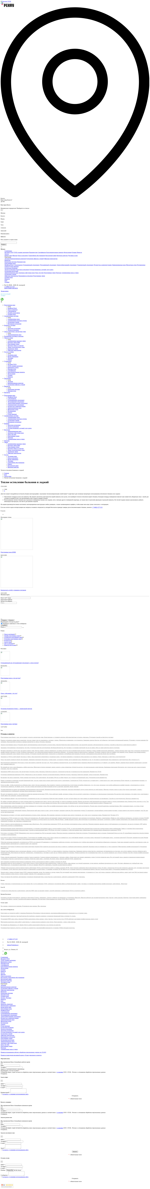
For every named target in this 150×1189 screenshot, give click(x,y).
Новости (79, 252)
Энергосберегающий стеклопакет (67, 265)
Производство (33, 252)
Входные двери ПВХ (14, 342)
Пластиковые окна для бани (9, 724)
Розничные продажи (11, 262)
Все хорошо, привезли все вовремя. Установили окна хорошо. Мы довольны (23, 906)
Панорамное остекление (25, 276)
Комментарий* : (5, 1092)
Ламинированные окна (119, 265)
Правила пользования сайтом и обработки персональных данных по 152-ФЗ (23, 1052)
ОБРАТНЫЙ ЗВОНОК (11, 288)
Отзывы (74, 252)
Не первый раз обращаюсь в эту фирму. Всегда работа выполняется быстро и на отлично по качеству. (31, 925)
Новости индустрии (10, 645)
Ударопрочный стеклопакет (85, 265)
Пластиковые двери (50, 272)
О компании (8, 251)
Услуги (7, 254)
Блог (6, 280)
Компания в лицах (13, 367)
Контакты (7, 392)
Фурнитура (7, 640)
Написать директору (7, 1004)
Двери (6, 442)
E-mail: (3, 1143)
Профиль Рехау (9, 265)
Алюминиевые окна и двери (70, 272)
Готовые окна (9, 277)
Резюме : (3, 1170)
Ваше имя (4, 598)
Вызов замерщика (13, 356)
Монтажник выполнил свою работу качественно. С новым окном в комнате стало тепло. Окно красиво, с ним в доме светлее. (38, 922)
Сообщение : (4, 1175)
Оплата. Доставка (6, 998)
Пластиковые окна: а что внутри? (11, 678)
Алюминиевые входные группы (17, 320)
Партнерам (7, 378)
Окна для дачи (39, 272)
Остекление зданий (10, 274)
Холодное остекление (22, 269)
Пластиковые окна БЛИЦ (8, 552)
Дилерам (7, 258)
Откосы (7, 266)
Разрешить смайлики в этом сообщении (14, 623)
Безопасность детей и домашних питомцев (13, 590)
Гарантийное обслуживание (36, 255)
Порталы (58, 272)
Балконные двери (13, 348)
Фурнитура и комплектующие (103, 265)
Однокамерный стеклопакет (31, 265)
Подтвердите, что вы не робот (10, 622)
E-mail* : (3, 1087)
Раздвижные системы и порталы (13, 336)
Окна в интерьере (9, 634)
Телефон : (3, 1085)
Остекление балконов (11, 268)
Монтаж (14, 255)
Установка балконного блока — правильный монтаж (16, 708)
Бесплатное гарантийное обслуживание (12, 977)
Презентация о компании (8, 1005)
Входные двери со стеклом (16, 345)
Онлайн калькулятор (14, 313)
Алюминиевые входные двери (17, 341)
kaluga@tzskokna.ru (12, 945)
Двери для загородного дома (16, 347)
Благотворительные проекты (54, 252)
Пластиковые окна (10, 263)
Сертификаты (42, 252)
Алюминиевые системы (11, 316)
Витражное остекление (14, 323)
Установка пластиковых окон (12, 639)
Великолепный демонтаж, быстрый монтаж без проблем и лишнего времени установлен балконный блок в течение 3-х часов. (38, 916)
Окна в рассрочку (23, 255)
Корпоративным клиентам (18, 258)
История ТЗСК (9, 252)
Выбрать (3, 244)
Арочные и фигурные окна (27, 272)
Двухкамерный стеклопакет (48, 265)
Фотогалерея (67, 252)
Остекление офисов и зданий (35, 258)
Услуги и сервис (9, 352)
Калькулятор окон (6, 1007)
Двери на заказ (8, 338)
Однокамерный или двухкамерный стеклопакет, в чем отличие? (20, 663)
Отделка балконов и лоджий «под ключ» (41, 269)
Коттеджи (7, 430)
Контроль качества (62, 255)
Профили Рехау (12, 308)
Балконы (6, 423)
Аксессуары (7, 642)
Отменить (11, 620)
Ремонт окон (8, 255)
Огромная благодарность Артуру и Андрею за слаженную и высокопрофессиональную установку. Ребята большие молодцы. (38, 928)
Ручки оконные (14, 266)
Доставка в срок (73, 255)
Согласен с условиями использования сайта (15, 1094)
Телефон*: (4, 1141)
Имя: (2, 1065)
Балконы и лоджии (9, 325)
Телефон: (3, 1067)
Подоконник (4, 1023)
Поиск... (3, 627)
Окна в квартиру (13, 309)
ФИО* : (3, 1084)
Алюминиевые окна (14, 319)
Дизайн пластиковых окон (12, 635)
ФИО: (2, 1139)
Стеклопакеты (18, 265)
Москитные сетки (131, 265)
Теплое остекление (10, 269)
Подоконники (141, 265)
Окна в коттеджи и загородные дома (15, 331)
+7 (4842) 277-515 (9, 286)
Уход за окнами (8, 643)
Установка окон (12, 355)
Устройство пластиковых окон (13, 637)
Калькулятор (4, 291)
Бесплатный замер (50, 255)
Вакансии (7, 260)
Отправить (4, 620)
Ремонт (10, 359)
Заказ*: (3, 1148)
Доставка (10, 358)
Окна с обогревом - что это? (9, 693)
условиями (60, 1072)
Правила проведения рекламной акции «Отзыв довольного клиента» (21, 1055)
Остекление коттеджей (11, 271)
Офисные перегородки (50, 258)
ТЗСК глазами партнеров (21, 252)
